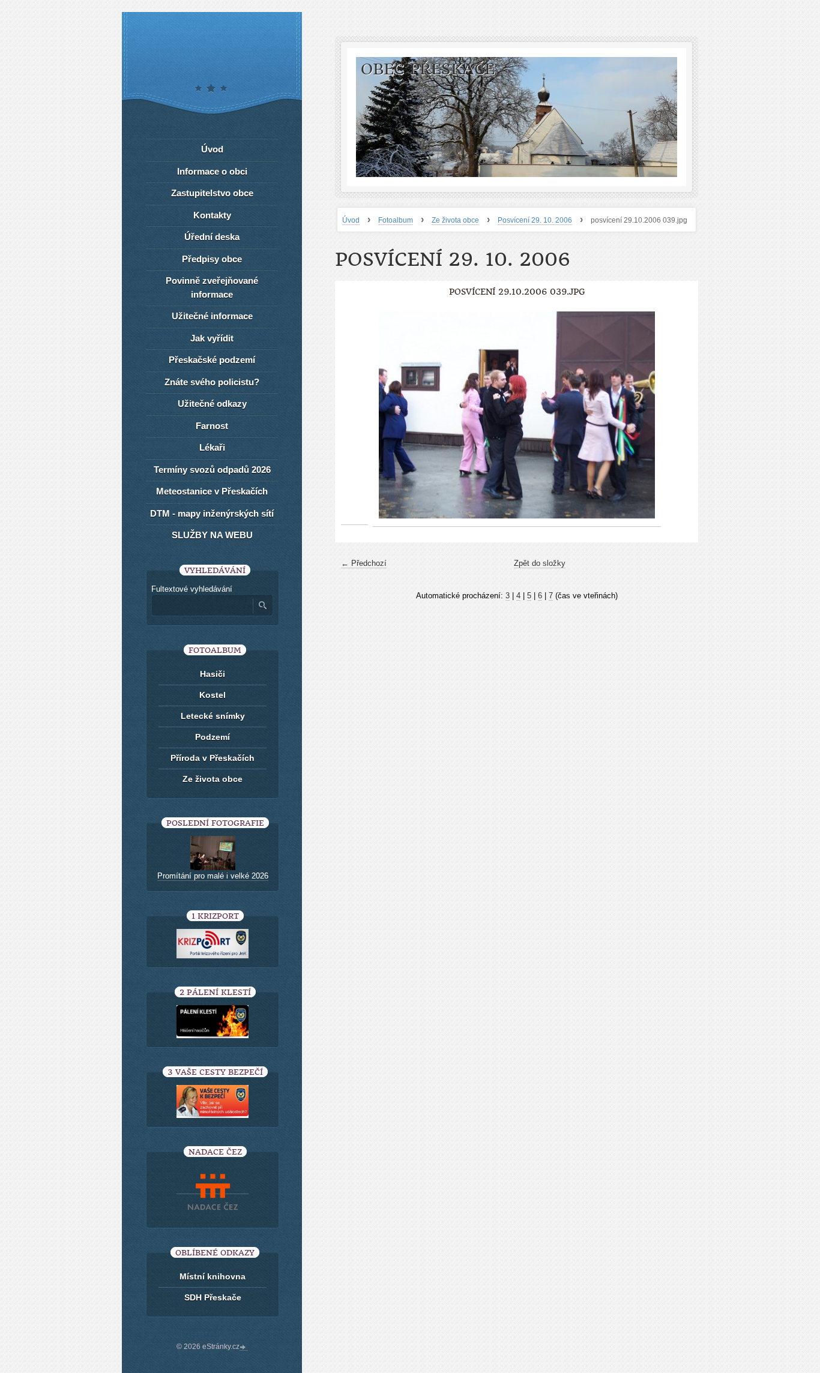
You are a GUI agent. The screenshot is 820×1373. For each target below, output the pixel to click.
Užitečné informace (212, 316)
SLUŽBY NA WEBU (212, 535)
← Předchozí (364, 563)
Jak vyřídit (212, 338)
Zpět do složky (539, 563)
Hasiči (212, 674)
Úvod (351, 220)
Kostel (212, 695)
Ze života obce (455, 220)
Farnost (212, 426)
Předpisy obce (212, 259)
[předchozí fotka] (354, 415)
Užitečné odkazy (212, 403)
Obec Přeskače (428, 69)
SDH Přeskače (212, 1297)
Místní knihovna (212, 1276)
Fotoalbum (395, 220)
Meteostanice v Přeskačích (212, 491)
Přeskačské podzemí (212, 360)
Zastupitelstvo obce (212, 193)
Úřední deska (212, 237)
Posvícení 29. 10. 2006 (535, 220)
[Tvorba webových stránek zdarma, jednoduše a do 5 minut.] (244, 1348)
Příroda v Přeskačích (212, 758)
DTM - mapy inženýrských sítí (212, 513)
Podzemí (212, 737)
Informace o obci (212, 171)
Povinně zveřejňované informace (212, 287)
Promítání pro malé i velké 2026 (212, 875)
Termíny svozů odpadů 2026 (212, 469)
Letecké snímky (213, 716)
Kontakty (212, 215)
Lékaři (212, 447)
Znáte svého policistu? (211, 382)
